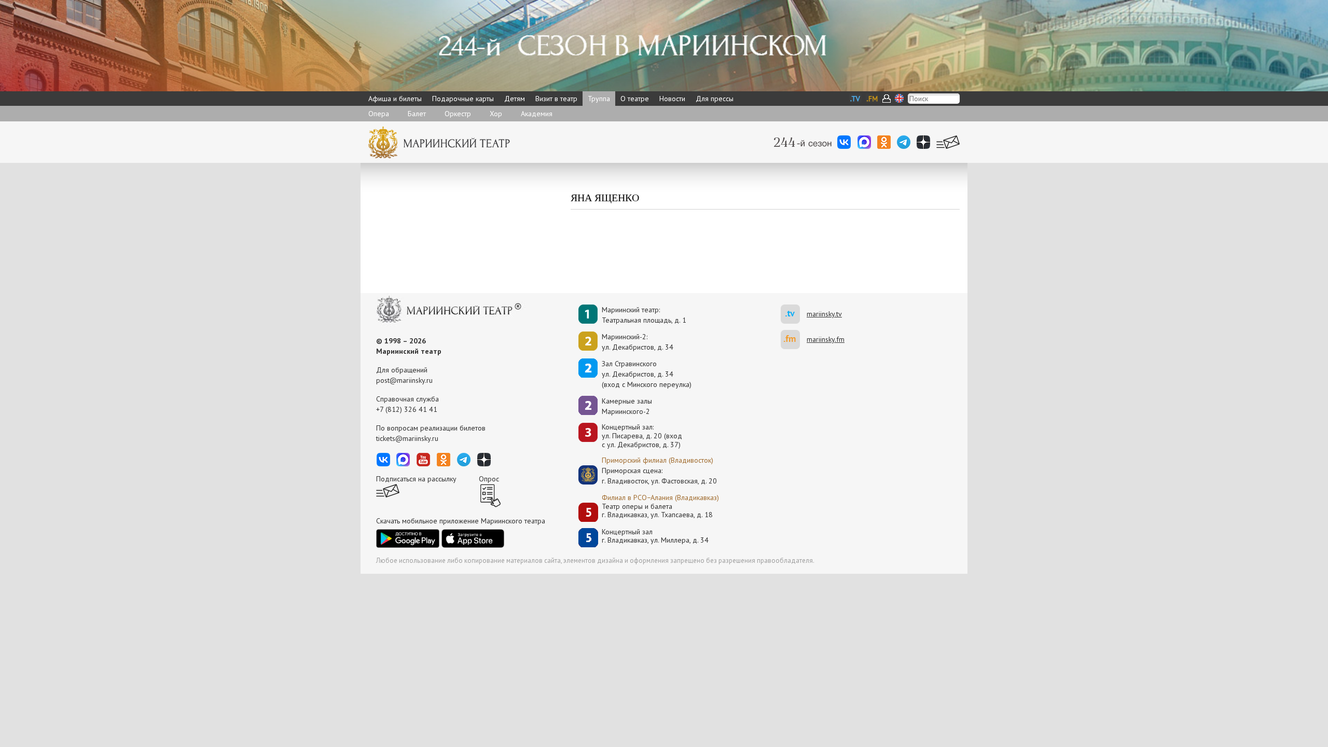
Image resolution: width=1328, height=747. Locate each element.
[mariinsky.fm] (794, 339)
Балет (417, 113)
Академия (536, 113)
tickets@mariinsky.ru (407, 438)
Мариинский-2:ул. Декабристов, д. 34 (637, 342)
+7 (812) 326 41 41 (406, 409)
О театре (634, 98)
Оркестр (458, 113)
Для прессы (715, 98)
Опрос (489, 478)
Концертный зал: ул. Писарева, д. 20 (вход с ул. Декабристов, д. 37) (642, 436)
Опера (378, 113)
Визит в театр (556, 98)
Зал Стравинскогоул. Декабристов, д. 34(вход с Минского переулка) (646, 374)
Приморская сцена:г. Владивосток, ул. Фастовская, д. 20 (648, 476)
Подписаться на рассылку (416, 478)
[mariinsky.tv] (794, 314)
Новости (672, 98)
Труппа (599, 98)
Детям (514, 98)
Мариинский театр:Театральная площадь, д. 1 (644, 315)
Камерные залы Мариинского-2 (627, 406)
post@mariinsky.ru (404, 380)
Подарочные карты (463, 98)
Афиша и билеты (395, 98)
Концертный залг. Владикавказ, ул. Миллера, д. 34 (655, 536)
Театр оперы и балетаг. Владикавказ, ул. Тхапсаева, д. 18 (657, 511)
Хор (496, 113)
